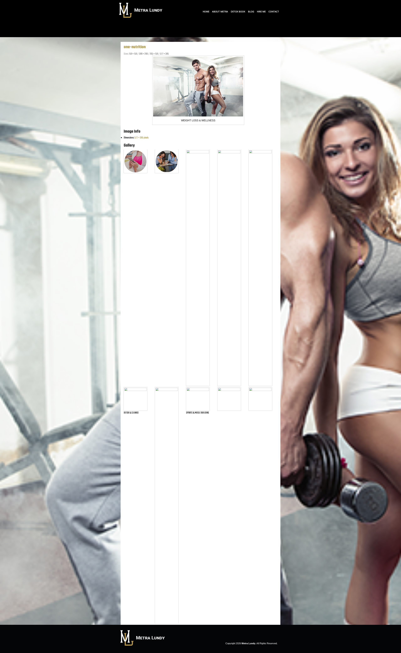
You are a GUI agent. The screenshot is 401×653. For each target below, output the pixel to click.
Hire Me (261, 11)
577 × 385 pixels (141, 138)
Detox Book (238, 11)
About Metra (220, 11)
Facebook (268, 3)
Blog (251, 11)
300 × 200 (143, 54)
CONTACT (273, 11)
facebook (266, 634)
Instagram (277, 3)
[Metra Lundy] (141, 17)
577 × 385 (164, 54)
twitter (272, 634)
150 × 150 (133, 54)
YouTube (272, 3)
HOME (206, 11)
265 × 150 (154, 54)
